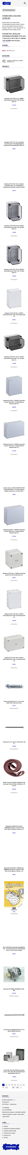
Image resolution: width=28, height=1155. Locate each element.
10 (6, 1087)
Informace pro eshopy (9, 1133)
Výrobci (6, 1137)
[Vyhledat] (25, 3)
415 (13, 1087)
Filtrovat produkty (9, 10)
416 (17, 1087)
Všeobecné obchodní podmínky (12, 1128)
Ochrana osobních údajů (10, 1131)
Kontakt (6, 1126)
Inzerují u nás (7, 1135)
